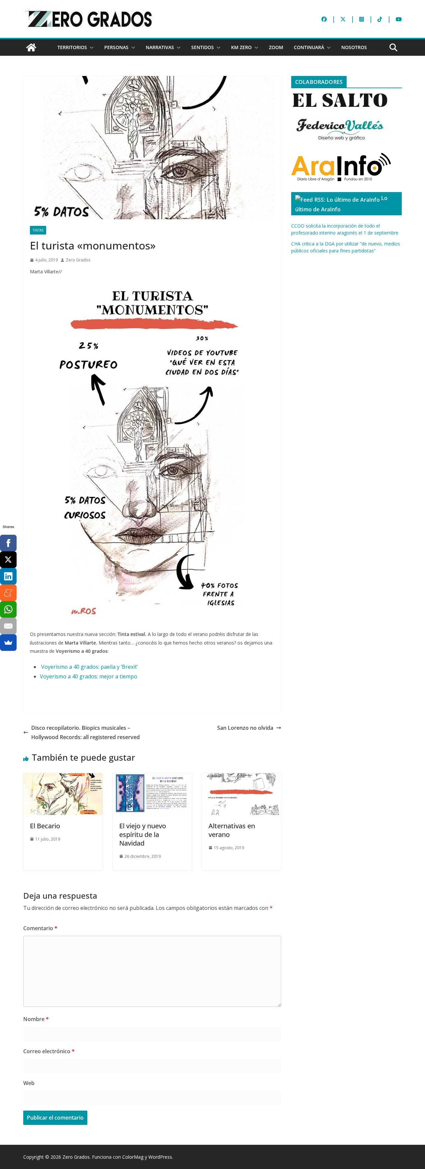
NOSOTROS (354, 47)
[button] (90, 47)
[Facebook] (8, 543)
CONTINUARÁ (309, 47)
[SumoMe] (8, 642)
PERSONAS (116, 47)
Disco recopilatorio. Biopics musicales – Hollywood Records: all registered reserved (85, 732)
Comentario (40, 928)
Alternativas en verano (232, 830)
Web (29, 1083)
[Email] (8, 626)
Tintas (38, 230)
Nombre (36, 1019)
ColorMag (132, 1157)
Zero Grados (78, 260)
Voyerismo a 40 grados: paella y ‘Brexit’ (90, 666)
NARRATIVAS (160, 47)
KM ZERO (241, 47)
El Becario (45, 825)
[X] (8, 559)
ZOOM (276, 47)
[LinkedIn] (8, 576)
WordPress (160, 1157)
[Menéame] (8, 592)
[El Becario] (63, 778)
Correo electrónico (49, 1051)
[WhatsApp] (8, 609)
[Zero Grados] (31, 47)
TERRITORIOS (72, 47)
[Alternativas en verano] (241, 778)
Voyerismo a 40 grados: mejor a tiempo (88, 676)
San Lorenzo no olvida (245, 727)
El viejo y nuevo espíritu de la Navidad (142, 834)
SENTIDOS (202, 47)
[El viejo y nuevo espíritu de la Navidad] (152, 778)
